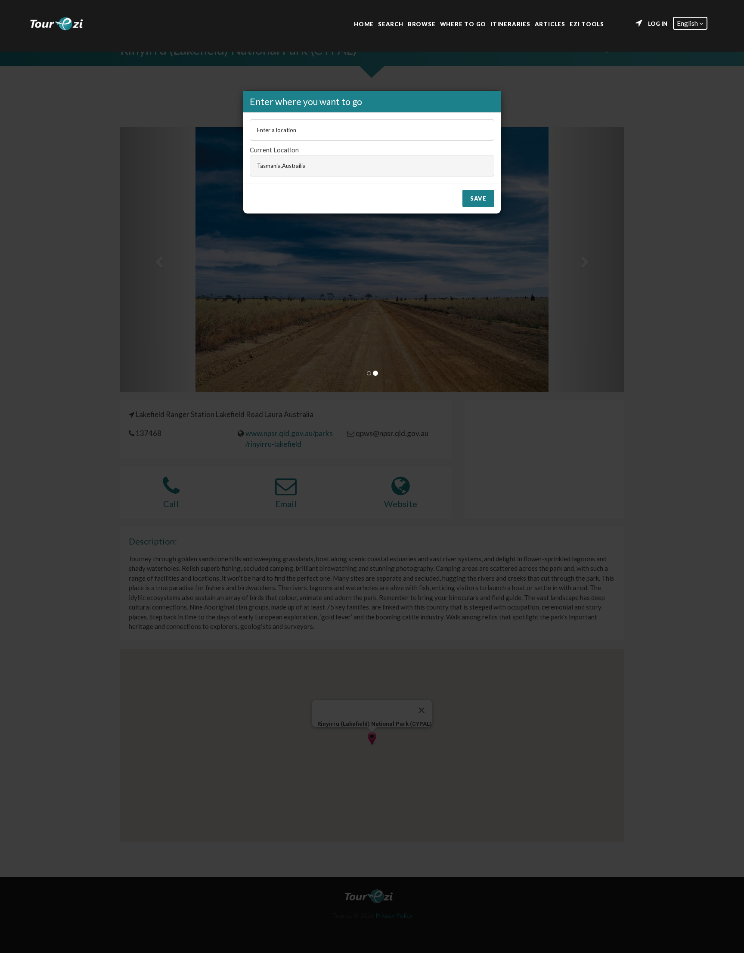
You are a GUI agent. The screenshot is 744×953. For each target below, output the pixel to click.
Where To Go (463, 23)
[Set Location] (639, 23)
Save (478, 198)
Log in (657, 23)
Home (364, 23)
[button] (690, 23)
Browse (422, 23)
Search (390, 23)
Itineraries (510, 23)
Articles (550, 23)
